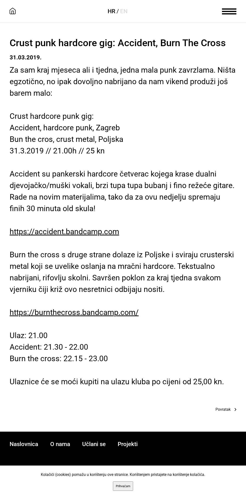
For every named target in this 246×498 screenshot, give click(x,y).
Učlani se (94, 444)
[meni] (229, 10)
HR (111, 11)
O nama (60, 444)
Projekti (128, 444)
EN (124, 11)
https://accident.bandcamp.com (64, 231)
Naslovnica (24, 444)
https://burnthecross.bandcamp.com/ (74, 312)
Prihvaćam (123, 486)
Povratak (223, 409)
